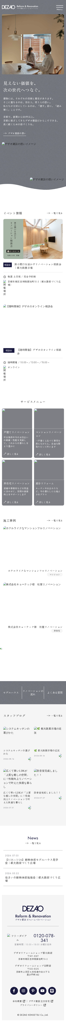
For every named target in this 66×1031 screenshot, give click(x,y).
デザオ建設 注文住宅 (39, 1001)
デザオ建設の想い (17, 133)
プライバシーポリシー (31, 1005)
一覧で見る (57, 213)
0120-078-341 (44, 938)
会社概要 (17, 1001)
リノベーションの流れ (33, 692)
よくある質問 (55, 692)
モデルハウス (11, 692)
